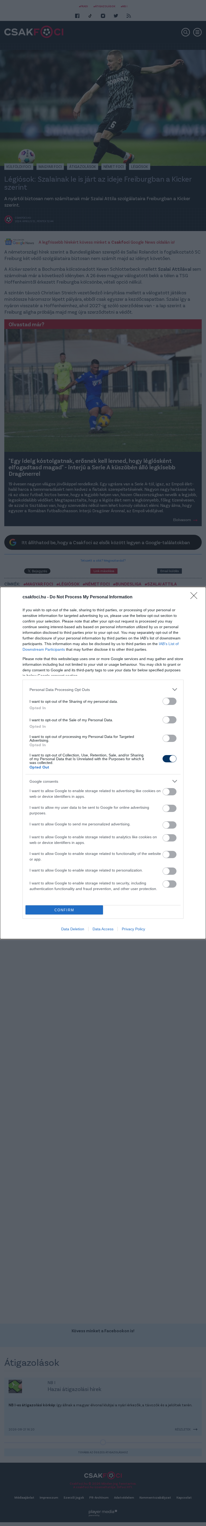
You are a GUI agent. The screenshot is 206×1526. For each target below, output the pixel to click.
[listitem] (103, 689)
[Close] (195, 597)
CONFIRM (64, 910)
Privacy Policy (133, 929)
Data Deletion (72, 929)
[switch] (169, 701)
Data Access (103, 929)
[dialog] (103, 763)
